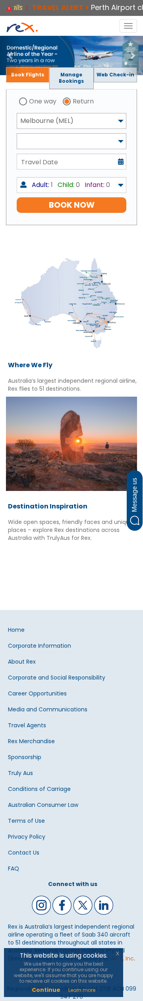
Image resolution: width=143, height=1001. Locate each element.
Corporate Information (39, 646)
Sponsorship (24, 757)
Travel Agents (27, 725)
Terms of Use (26, 821)
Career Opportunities (37, 693)
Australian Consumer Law (43, 805)
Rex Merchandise (31, 741)
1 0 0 (71, 184)
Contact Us (23, 853)
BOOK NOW (72, 204)
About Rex (22, 662)
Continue (46, 990)
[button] (10, 55)
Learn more (81, 990)
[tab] (27, 75)
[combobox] (71, 121)
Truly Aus (20, 773)
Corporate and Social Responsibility (56, 678)
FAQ (13, 868)
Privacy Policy (26, 837)
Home (16, 630)
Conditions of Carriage (39, 789)
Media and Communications (47, 709)
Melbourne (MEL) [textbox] (46, 120)
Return (83, 101)
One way (42, 101)
